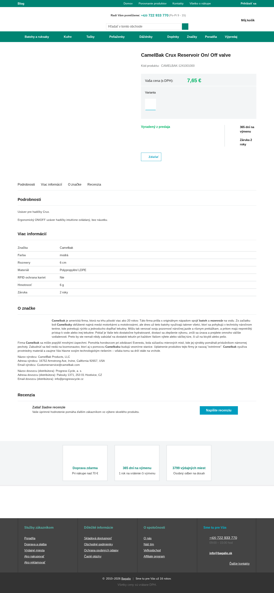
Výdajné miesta (34, 550)
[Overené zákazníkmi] (90, 510)
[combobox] (143, 26)
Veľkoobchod (152, 550)
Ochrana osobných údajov (101, 550)
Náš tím (149, 544)
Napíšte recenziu (218, 410)
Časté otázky (92, 556)
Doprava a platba (35, 544)
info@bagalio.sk (220, 553)
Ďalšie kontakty (239, 563)
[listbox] (198, 105)
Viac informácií (51, 184)
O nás (148, 538)
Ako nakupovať (34, 556)
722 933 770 (154, 15)
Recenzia (94, 184)
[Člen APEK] (31, 510)
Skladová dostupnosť (98, 538)
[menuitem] (33, 36)
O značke (74, 184)
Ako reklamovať (34, 562)
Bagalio (126, 578)
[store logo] (43, 19)
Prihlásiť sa (248, 3)
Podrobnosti (26, 184)
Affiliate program (154, 556)
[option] (150, 104)
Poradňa (29, 538)
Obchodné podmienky (98, 544)
